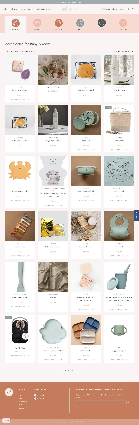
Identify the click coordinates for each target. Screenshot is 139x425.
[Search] (128, 9)
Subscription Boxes (43, 9)
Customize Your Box (27, 9)
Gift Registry (105, 9)
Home (7, 51)
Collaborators (23, 405)
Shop (6, 9)
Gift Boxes (14, 9)
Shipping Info (23, 402)
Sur (20, 395)
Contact (21, 408)
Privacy (70, 422)
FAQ (20, 398)
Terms (65, 422)
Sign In (114, 9)
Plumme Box (58, 422)
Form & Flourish (84, 422)
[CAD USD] (122, 9)
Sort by (117, 51)
